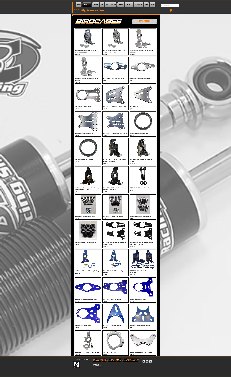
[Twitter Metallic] (147, 361)
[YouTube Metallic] (150, 361)
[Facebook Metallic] (143, 361)
